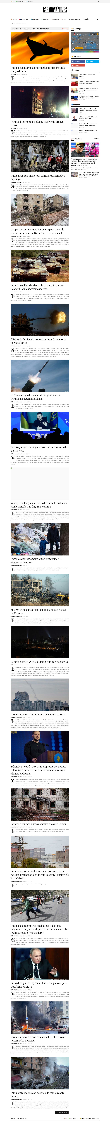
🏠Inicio (12, 1)
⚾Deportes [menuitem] (55, 19)
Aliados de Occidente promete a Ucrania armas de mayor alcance (38, 341)
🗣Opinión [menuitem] (86, 19)
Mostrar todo (65, 28)
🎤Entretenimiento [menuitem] (74, 19)
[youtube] (78, 65)
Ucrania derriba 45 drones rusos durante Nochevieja (40, 661)
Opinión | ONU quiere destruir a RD (88, 130)
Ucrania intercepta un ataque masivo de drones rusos (37, 123)
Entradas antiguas (62, 1112)
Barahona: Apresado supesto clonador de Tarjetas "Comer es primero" (89, 97)
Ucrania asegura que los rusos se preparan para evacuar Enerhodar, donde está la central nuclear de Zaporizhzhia (40, 874)
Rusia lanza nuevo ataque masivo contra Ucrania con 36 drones (38, 69)
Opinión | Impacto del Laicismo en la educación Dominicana (88, 117)
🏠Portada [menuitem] (14, 19)
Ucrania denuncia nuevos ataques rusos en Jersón (38, 824)
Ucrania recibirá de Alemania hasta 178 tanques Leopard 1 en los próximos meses (37, 287)
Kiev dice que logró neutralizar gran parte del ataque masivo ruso (36, 560)
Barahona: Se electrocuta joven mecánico (87, 75)
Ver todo (96, 138)
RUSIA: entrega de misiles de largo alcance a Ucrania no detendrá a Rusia (35, 396)
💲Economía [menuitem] (45, 19)
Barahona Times (15, 74)
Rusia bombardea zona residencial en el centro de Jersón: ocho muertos (38, 1038)
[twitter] (98, 1)
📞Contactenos (95, 1118)
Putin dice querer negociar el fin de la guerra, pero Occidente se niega (39, 984)
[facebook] (96, 1)
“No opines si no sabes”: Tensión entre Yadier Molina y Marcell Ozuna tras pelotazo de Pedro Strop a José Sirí (84, 161)
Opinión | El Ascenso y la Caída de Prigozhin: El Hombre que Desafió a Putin (88, 110)
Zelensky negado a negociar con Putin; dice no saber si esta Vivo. (40, 448)
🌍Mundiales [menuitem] (35, 19)
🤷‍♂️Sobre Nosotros (73, 1118)
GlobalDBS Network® (16, 182)
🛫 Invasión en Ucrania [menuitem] (19, 23)
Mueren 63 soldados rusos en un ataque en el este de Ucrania (38, 611)
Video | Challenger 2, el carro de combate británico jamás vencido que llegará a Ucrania (39, 504)
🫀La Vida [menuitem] (63, 19)
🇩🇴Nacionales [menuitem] (23, 19)
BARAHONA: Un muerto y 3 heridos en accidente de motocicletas (89, 82)
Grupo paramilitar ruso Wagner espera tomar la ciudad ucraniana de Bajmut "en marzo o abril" (37, 231)
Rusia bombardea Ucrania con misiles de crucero (38, 714)
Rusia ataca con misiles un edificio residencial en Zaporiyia (38, 177)
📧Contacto (29, 1)
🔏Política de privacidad (85, 1118)
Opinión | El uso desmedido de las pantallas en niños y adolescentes (87, 124)
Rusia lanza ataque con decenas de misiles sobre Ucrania (37, 1094)
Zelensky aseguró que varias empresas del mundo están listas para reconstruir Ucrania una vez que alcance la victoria (38, 770)
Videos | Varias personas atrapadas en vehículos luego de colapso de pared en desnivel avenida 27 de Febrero (89, 174)
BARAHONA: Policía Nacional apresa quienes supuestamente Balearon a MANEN (88, 90)
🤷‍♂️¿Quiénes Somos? (20, 1)
